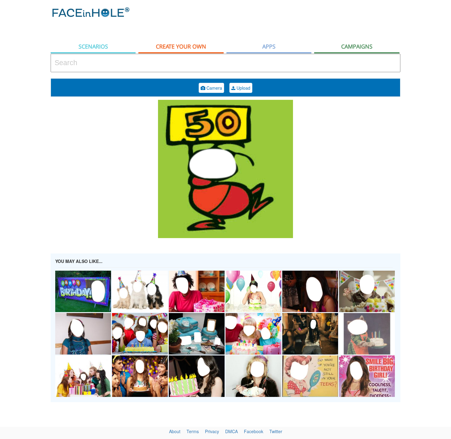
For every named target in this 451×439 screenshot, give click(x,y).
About (174, 431)
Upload (242, 88)
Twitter (275, 431)
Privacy (212, 431)
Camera (213, 88)
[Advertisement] (288, 20)
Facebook (253, 431)
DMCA (231, 431)
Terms (193, 431)
